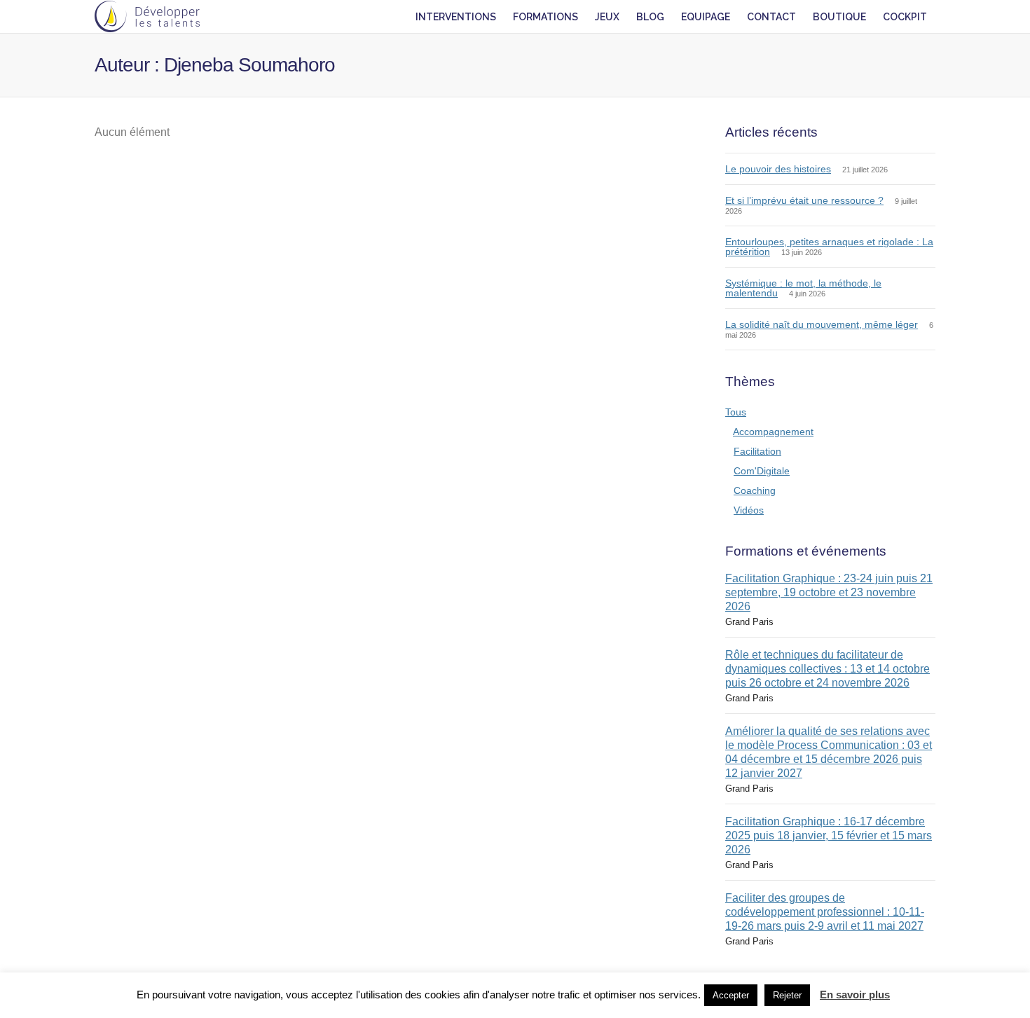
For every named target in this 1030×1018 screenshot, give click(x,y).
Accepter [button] (731, 995)
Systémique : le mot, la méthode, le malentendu (803, 287)
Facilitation (757, 451)
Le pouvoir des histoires (778, 168)
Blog (650, 16)
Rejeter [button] (787, 995)
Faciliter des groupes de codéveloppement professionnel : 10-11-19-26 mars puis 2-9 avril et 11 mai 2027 (824, 912)
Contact (771, 16)
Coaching (755, 490)
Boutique (839, 16)
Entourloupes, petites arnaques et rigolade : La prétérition (829, 246)
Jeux (607, 16)
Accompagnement (773, 431)
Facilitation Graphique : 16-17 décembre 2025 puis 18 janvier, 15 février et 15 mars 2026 (828, 835)
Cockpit (905, 16)
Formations (545, 16)
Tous (735, 412)
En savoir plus (855, 994)
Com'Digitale (762, 470)
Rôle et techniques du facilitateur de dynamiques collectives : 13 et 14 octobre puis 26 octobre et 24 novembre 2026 (827, 669)
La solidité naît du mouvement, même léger (821, 324)
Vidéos (749, 510)
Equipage (705, 16)
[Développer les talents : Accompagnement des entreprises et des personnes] (147, 16)
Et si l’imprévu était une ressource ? (804, 200)
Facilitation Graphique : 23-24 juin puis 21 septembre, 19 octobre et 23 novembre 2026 (829, 592)
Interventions (456, 16)
